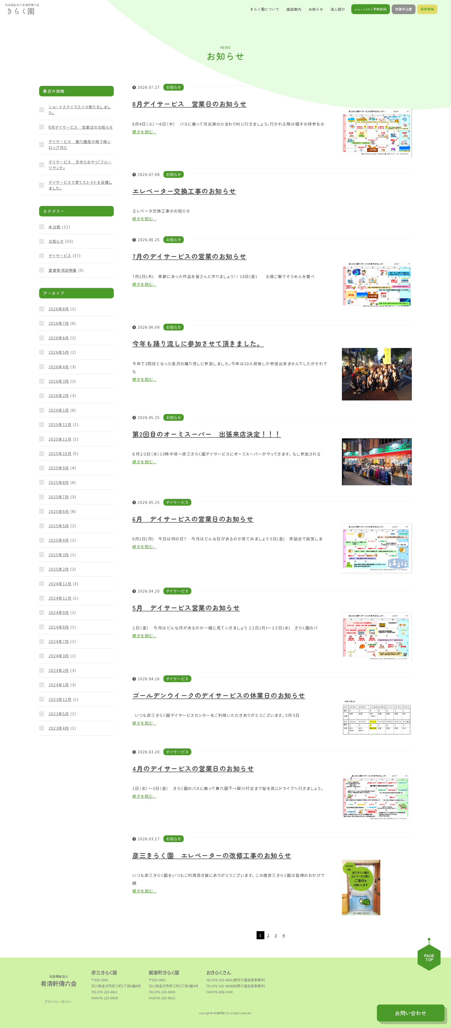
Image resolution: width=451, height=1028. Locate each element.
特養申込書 (403, 9)
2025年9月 (59, 467)
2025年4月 (59, 540)
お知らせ (56, 241)
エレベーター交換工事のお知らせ (184, 191)
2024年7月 (59, 641)
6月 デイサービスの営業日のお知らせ (192, 518)
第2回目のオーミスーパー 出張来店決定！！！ (206, 434)
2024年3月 (59, 655)
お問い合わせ (410, 1013)
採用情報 (427, 9)
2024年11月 (60, 598)
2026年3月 (59, 381)
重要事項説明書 (63, 270)
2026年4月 (59, 366)
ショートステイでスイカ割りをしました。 (80, 109)
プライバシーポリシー (58, 1001)
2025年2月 (59, 569)
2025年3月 (59, 554)
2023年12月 (60, 699)
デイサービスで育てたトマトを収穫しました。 (80, 185)
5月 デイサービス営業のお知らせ (186, 607)
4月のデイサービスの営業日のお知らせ (193, 768)
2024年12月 (60, 583)
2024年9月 (59, 612)
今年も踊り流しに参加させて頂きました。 (198, 343)
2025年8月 (59, 482)
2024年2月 (59, 670)
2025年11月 (60, 439)
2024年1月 (59, 684)
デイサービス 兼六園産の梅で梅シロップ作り (80, 144)
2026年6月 (59, 337)
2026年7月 (59, 323)
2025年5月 (59, 525)
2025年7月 (59, 496)
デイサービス (60, 255)
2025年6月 (59, 511)
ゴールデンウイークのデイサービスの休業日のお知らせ (218, 695)
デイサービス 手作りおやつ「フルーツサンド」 (80, 164)
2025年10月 (60, 453)
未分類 (55, 226)
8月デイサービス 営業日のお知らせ (189, 103)
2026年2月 (59, 395)
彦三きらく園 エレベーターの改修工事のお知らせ (212, 855)
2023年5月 (59, 713)
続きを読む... (144, 131)
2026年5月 (59, 352)
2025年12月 (60, 424)
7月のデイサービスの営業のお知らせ (189, 256)
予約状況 (371, 9)
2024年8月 (59, 627)
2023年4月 (59, 728)
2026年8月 (59, 308)
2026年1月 (59, 410)
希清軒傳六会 (59, 980)
